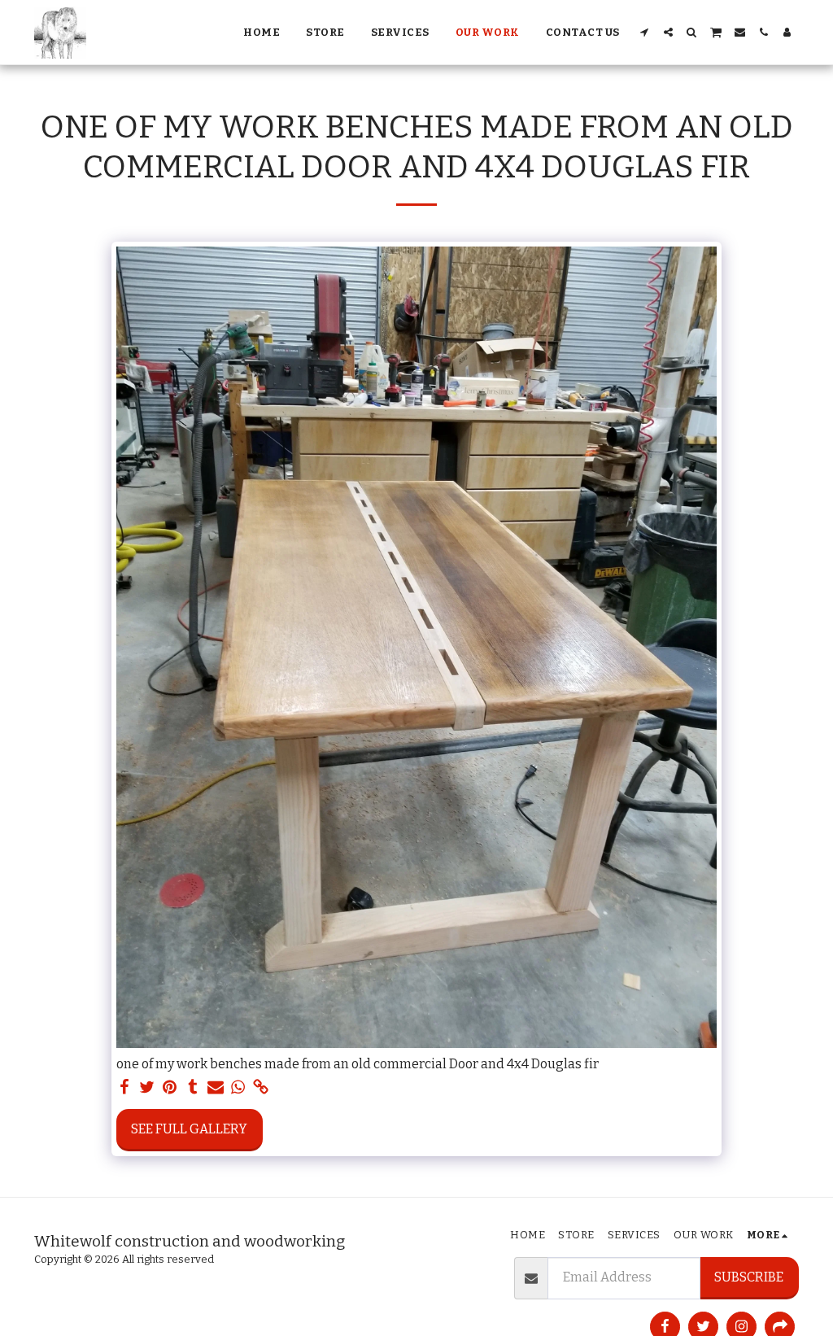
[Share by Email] (215, 1088)
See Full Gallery (189, 1129)
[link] (261, 1088)
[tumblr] (193, 1088)
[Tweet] (147, 1088)
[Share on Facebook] (124, 1088)
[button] (645, 32)
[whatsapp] (238, 1088)
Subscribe (748, 1277)
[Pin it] (170, 1088)
